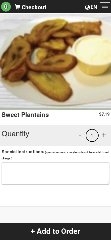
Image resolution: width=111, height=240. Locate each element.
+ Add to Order (55, 231)
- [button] (80, 135)
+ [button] (104, 135)
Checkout (33, 7)
